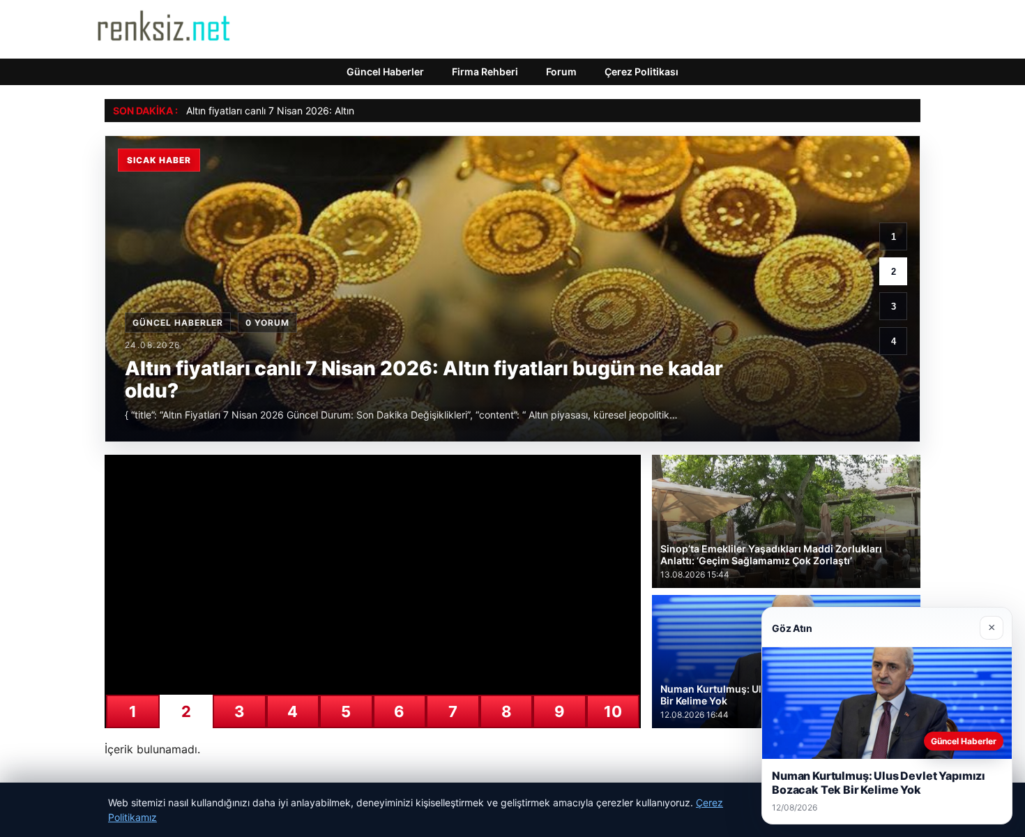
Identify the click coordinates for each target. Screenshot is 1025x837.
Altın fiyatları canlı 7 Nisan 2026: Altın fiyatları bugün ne (311, 110)
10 (613, 711)
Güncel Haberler (385, 71)
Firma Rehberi (485, 71)
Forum (561, 71)
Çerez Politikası (641, 71)
